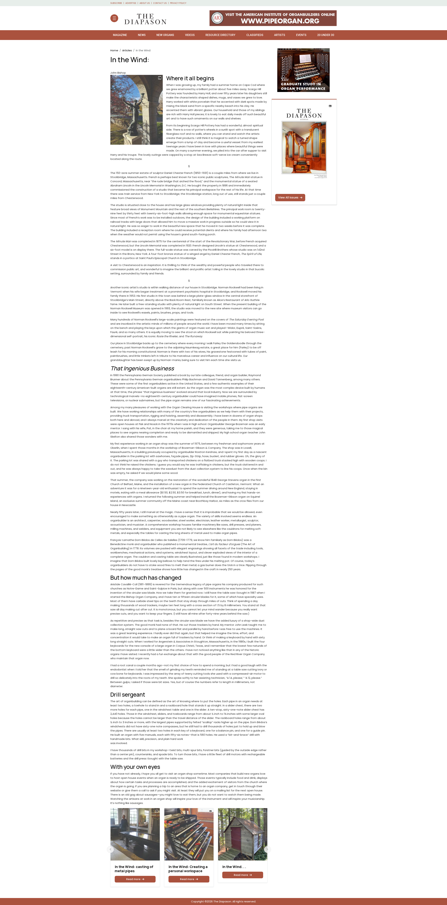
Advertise (130, 3)
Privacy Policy (178, 3)
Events (301, 35)
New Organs (165, 35)
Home (114, 50)
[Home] (143, 18)
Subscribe (116, 3)
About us (145, 3)
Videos (190, 35)
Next (267, 849)
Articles (127, 50)
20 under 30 (325, 35)
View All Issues (288, 197)
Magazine (120, 35)
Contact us (160, 3)
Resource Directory (220, 35)
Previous (110, 849)
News (142, 35)
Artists (279, 35)
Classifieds (254, 35)
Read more (133, 879)
